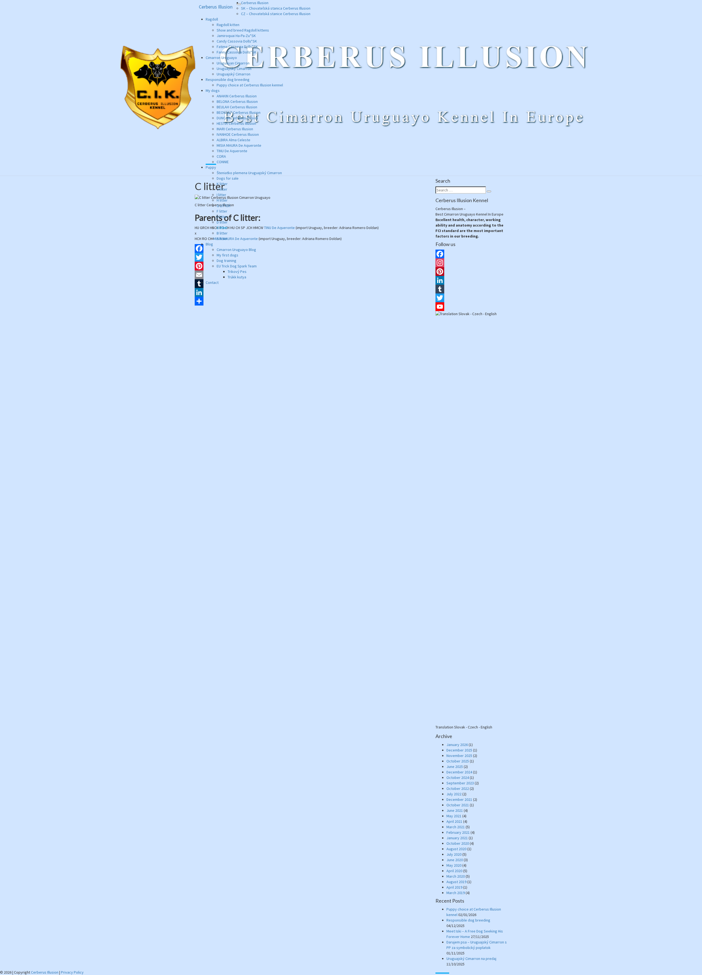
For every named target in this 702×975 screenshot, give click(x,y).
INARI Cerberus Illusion (235, 128)
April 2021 (454, 821)
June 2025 (454, 766)
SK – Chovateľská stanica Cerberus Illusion (275, 8)
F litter (222, 211)
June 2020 (454, 859)
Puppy (211, 167)
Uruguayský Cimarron (234, 68)
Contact (212, 282)
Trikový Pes (237, 271)
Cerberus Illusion (216, 7)
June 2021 (454, 810)
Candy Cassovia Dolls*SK (237, 41)
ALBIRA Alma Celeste (233, 139)
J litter (222, 189)
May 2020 (454, 865)
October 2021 (457, 804)
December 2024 (459, 772)
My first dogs (227, 255)
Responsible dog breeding (228, 79)
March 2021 (455, 826)
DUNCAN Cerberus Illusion (237, 117)
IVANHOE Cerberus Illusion (238, 134)
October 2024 (457, 777)
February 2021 (458, 832)
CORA (221, 156)
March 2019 (455, 892)
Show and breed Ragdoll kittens (243, 30)
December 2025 (459, 750)
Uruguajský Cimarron (233, 74)
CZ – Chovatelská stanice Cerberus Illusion (275, 13)
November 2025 (459, 755)
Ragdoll (212, 19)
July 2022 (454, 794)
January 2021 (457, 837)
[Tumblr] (471, 289)
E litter (222, 216)
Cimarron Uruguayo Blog (236, 249)
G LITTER (223, 205)
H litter (222, 200)
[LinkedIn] (311, 292)
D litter (222, 222)
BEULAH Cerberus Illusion (237, 106)
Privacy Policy (72, 972)
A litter (222, 238)
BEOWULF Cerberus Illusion (239, 112)
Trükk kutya (237, 277)
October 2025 (457, 761)
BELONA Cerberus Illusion (237, 101)
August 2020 (456, 848)
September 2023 (460, 783)
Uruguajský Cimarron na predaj (471, 958)
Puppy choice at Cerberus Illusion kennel (250, 85)
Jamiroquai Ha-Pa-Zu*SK (236, 35)
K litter (222, 183)
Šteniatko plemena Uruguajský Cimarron (249, 172)
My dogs (213, 90)
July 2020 (454, 854)
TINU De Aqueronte (232, 150)
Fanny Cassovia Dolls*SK (236, 52)
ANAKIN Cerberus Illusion (237, 96)
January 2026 (457, 744)
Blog (209, 244)
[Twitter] (471, 297)
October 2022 (457, 788)
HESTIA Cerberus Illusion (236, 123)
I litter (221, 194)
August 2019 (456, 881)
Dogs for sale (228, 178)
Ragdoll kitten (228, 24)
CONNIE (223, 161)
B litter (222, 233)
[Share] (311, 301)
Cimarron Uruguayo (221, 57)
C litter (222, 227)
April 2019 (454, 887)
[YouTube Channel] (471, 306)
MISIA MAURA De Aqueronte (239, 145)
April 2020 (454, 870)
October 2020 (457, 843)
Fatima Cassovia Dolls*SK (237, 46)
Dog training (226, 260)
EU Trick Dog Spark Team (237, 266)
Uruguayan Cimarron (233, 63)
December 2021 (459, 799)
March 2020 (455, 876)
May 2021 (454, 815)
